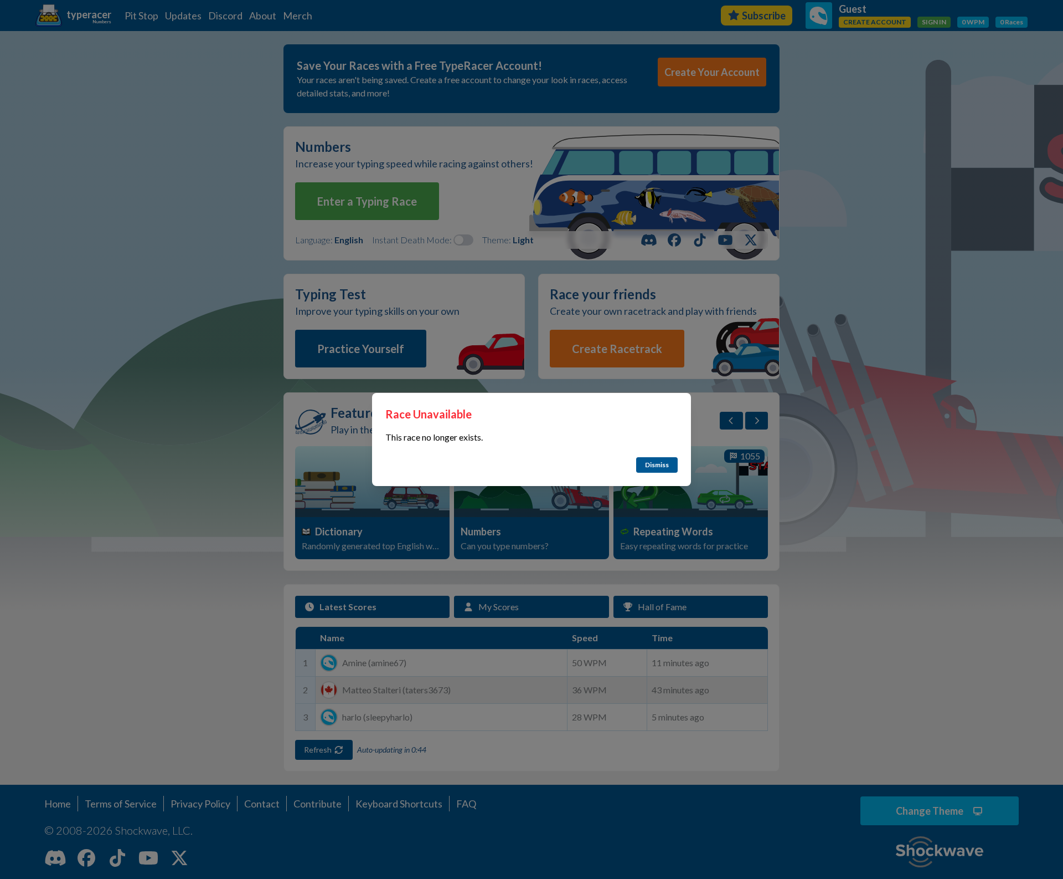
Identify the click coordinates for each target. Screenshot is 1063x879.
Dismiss (657, 465)
